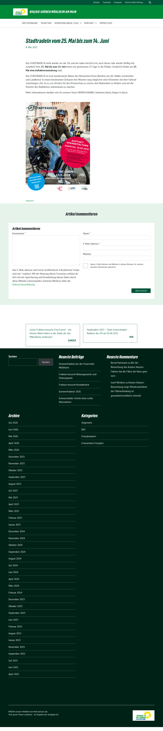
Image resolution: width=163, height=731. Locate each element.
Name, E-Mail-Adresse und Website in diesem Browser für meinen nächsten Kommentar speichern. (116, 265)
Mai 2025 (13, 497)
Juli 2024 (13, 565)
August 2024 (15, 558)
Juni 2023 (13, 619)
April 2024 (14, 579)
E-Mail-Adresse (91, 243)
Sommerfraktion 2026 (70, 391)
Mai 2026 (13, 436)
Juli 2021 (13, 660)
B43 (83, 429)
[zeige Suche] (149, 2)
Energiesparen (89, 436)
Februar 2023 (15, 626)
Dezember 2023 (17, 599)
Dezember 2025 (17, 456)
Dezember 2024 (17, 531)
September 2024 (17, 551)
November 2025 (17, 463)
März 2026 (14, 449)
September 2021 (17, 653)
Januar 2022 (15, 640)
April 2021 (14, 674)
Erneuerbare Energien (93, 443)
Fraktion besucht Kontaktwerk (74, 384)
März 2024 (14, 585)
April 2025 (14, 504)
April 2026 (14, 443)
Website (87, 254)
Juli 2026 (13, 422)
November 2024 (17, 538)
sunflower (28, 714)
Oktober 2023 (15, 606)
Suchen (13, 356)
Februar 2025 (15, 517)
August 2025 (15, 483)
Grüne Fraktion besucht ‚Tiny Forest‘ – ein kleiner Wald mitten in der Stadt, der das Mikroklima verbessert (53, 335)
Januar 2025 (15, 524)
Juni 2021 (13, 667)
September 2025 (17, 477)
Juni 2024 (13, 572)
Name (87, 233)
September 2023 (17, 612)
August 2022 (15, 633)
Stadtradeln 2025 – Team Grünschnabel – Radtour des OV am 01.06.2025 (110, 333)
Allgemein (30, 201)
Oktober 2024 (15, 544)
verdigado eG (52, 714)
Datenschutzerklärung (23, 284)
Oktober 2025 (15, 470)
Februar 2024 (15, 592)
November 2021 (17, 646)
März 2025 (14, 511)
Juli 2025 (13, 490)
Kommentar (19, 233)
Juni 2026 (13, 429)
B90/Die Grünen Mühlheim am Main (53, 12)
